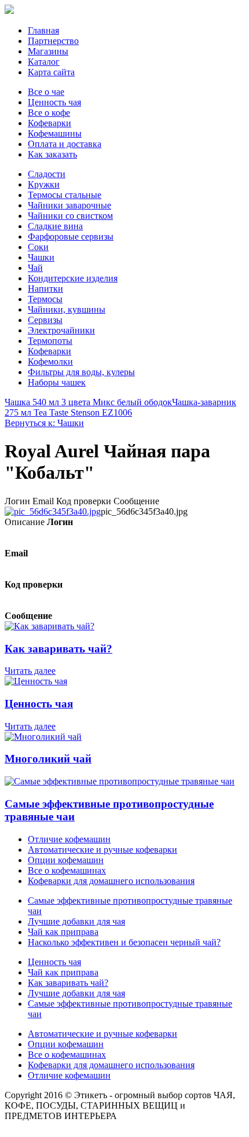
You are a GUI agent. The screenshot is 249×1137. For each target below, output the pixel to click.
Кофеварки (49, 123)
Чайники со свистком (70, 216)
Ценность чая (54, 102)
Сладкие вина (55, 226)
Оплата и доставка (64, 144)
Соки (38, 247)
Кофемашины (55, 133)
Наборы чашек (57, 382)
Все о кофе (49, 113)
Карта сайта (51, 72)
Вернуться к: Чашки (44, 423)
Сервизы (45, 320)
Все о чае (46, 92)
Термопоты (50, 341)
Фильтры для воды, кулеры (81, 372)
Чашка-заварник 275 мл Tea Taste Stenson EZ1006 (120, 407)
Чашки (41, 257)
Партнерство (53, 41)
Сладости (46, 174)
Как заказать (52, 154)
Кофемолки (50, 361)
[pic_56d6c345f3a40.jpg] (53, 511)
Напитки (45, 289)
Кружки (44, 184)
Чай (35, 268)
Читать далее (30, 671)
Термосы (45, 299)
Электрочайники (61, 330)
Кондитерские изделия (73, 278)
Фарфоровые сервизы (70, 236)
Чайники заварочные (69, 205)
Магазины (48, 51)
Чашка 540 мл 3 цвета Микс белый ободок (88, 402)
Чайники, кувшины (66, 309)
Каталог (44, 62)
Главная (43, 30)
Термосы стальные (64, 195)
